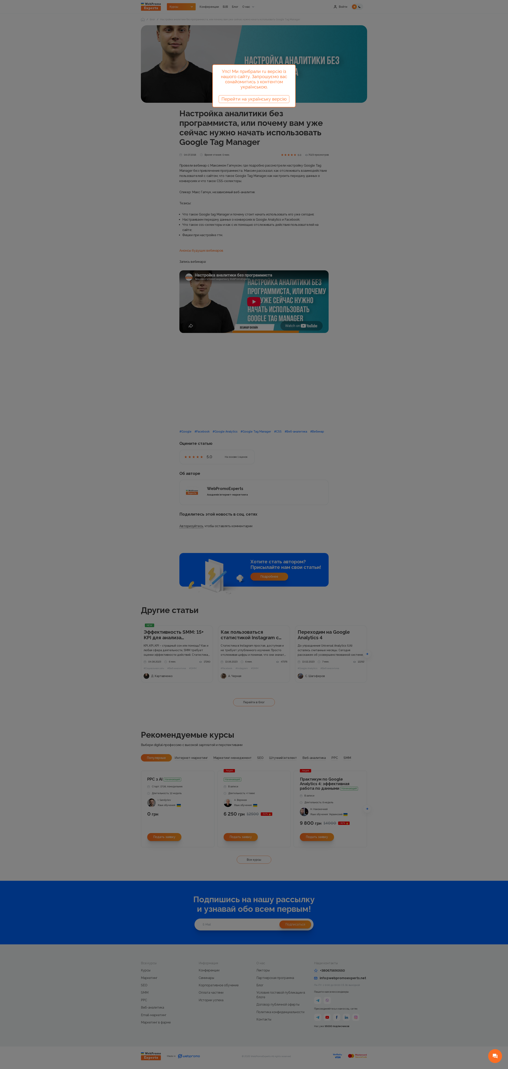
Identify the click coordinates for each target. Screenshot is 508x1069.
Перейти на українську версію (254, 99)
